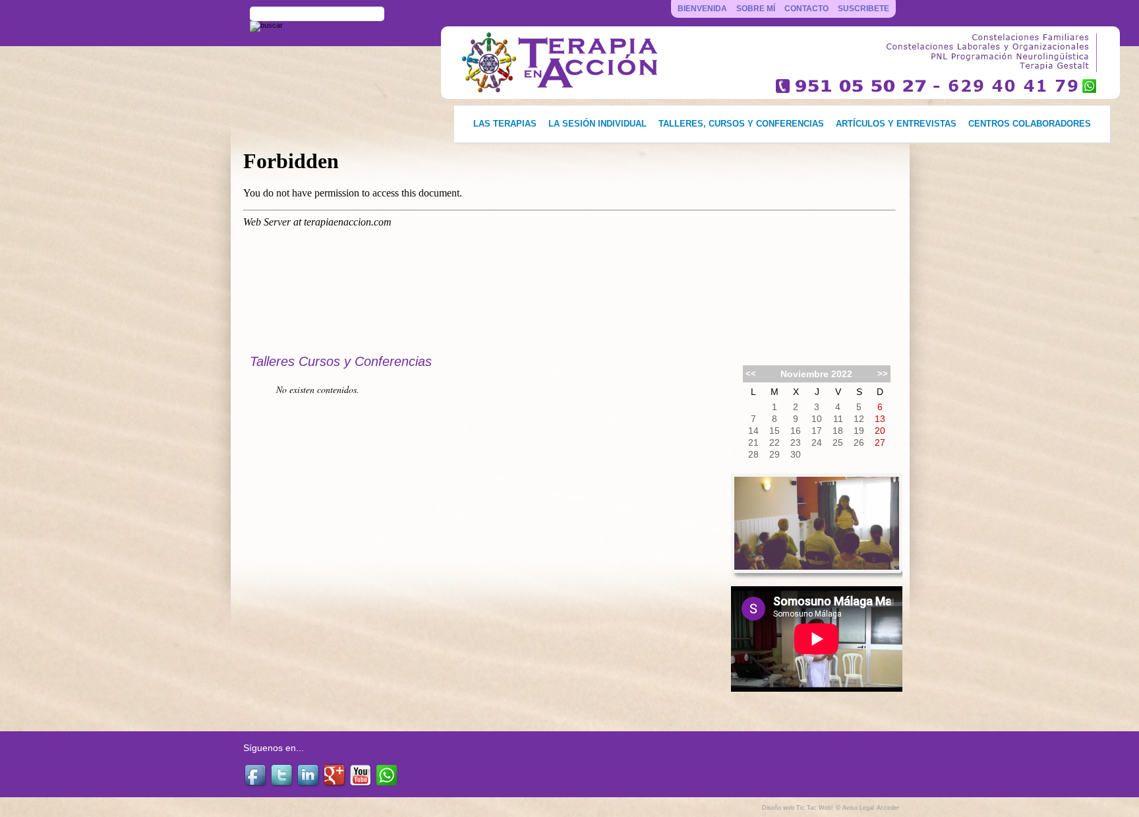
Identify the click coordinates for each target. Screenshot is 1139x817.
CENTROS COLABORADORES (1029, 124)
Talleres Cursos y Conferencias (341, 361)
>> (882, 373)
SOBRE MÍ (755, 8)
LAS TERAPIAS (505, 124)
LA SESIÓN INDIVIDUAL (597, 124)
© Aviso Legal (855, 807)
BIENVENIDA (702, 8)
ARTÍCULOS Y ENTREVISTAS (896, 124)
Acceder (888, 807)
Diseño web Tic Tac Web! (797, 807)
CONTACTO (806, 8)
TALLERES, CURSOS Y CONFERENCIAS (741, 124)
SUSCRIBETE (863, 8)
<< (750, 373)
